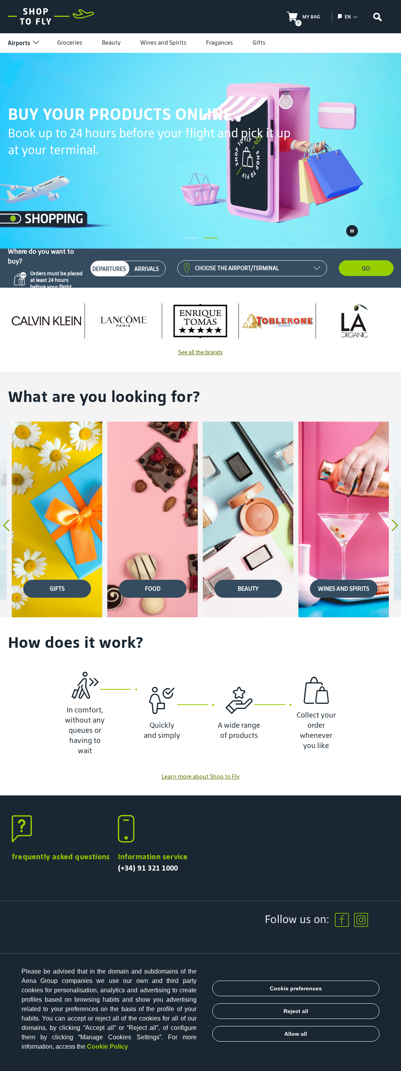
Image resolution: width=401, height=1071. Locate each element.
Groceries (69, 42)
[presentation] (6, 526)
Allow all (295, 1034)
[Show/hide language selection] (341, 16)
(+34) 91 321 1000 (148, 868)
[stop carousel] (352, 231)
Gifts (259, 42)
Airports (19, 43)
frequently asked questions (61, 856)
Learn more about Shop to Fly (201, 776)
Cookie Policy (107, 1046)
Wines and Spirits (163, 42)
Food (153, 588)
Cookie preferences (296, 988)
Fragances (219, 42)
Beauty (111, 42)
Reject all (296, 1011)
